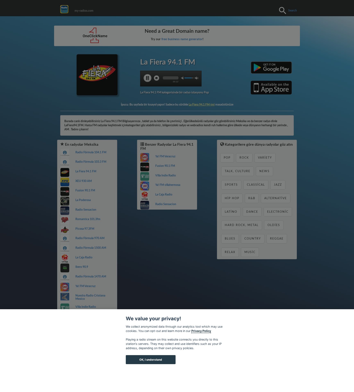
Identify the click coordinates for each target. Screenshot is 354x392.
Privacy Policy (201, 331)
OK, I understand (150, 359)
